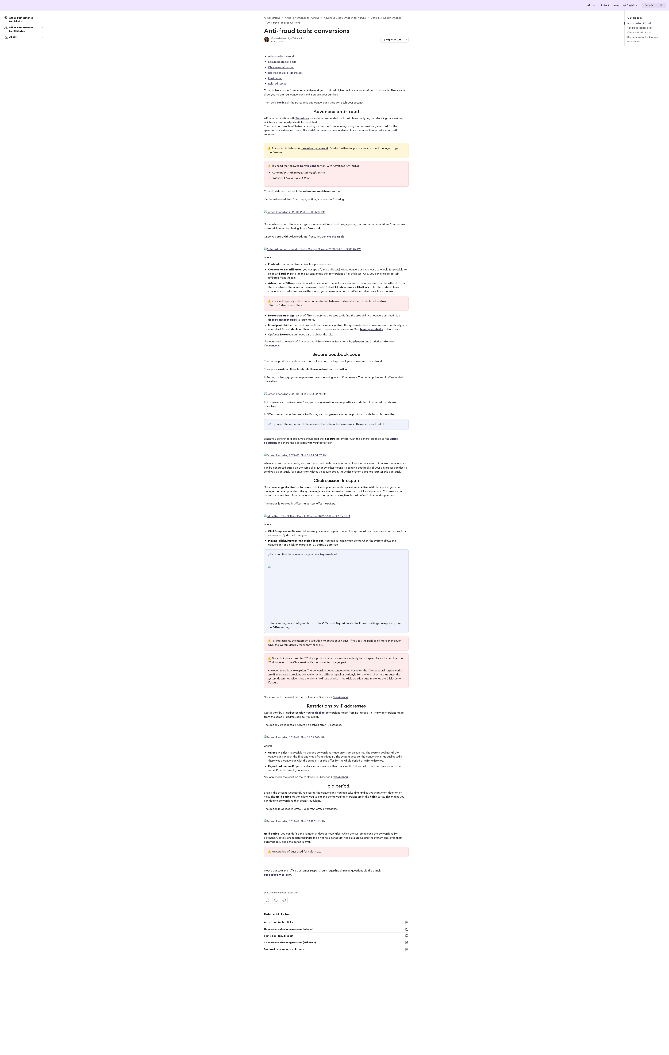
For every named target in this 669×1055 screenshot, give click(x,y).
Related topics (277, 83)
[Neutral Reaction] (275, 900)
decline (281, 102)
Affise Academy (610, 5)
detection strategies (282, 319)
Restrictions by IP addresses (285, 72)
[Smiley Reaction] (284, 900)
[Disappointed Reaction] (267, 900)
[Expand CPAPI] (42, 37)
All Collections (272, 17)
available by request (314, 148)
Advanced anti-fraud (281, 56)
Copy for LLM (393, 39)
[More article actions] (406, 40)
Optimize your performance (386, 17)
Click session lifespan (281, 67)
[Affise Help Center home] (3, 5)
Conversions (271, 345)
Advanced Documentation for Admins (345, 17)
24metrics (302, 118)
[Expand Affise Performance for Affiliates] (42, 27)
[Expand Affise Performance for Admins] (42, 17)
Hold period (275, 78)
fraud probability (371, 329)
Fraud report (356, 341)
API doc (591, 5)
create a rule (335, 236)
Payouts (325, 554)
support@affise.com (277, 874)
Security (284, 377)
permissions (308, 165)
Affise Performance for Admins (302, 17)
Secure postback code (282, 61)
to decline (318, 712)
